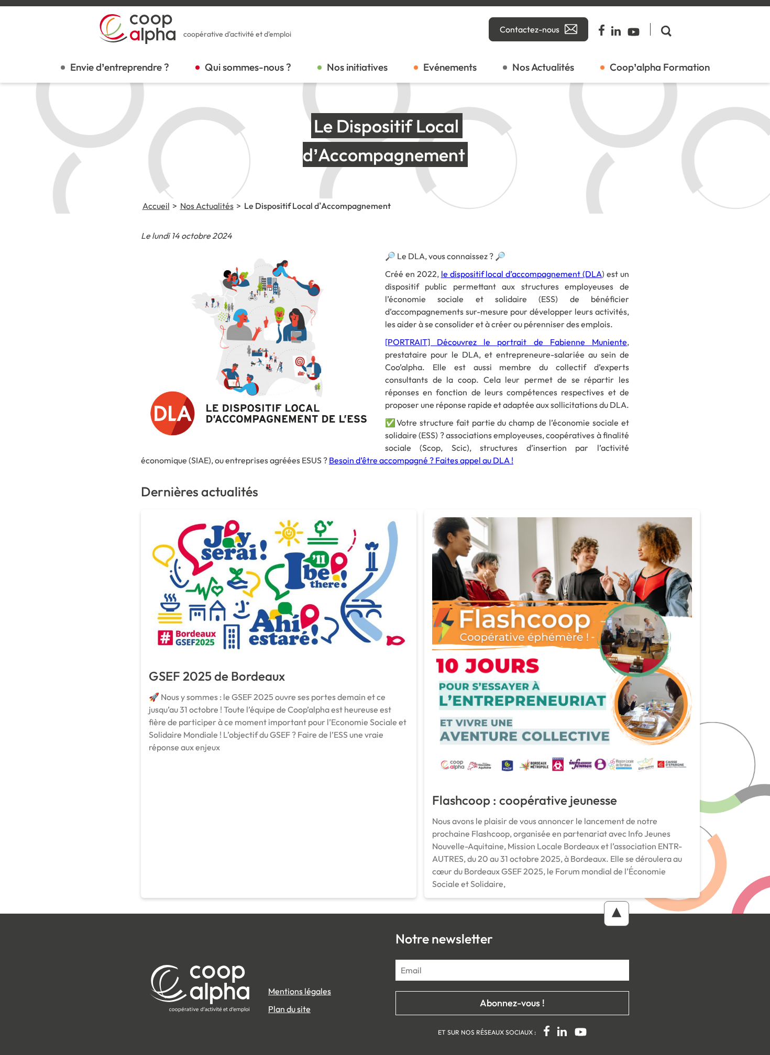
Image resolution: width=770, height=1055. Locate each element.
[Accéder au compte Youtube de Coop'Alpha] (633, 29)
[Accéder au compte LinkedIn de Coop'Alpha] (616, 29)
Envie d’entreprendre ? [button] (119, 67)
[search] (661, 29)
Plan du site (289, 1009)
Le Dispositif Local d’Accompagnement (317, 206)
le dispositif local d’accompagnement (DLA (521, 274)
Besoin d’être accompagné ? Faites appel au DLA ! (421, 460)
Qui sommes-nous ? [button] (248, 67)
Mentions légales (299, 991)
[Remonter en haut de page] (616, 913)
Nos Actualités (543, 67)
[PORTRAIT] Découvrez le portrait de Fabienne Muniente (506, 342)
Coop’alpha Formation (660, 67)
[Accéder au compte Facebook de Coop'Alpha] (602, 29)
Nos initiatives (357, 67)
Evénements (450, 67)
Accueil (156, 206)
